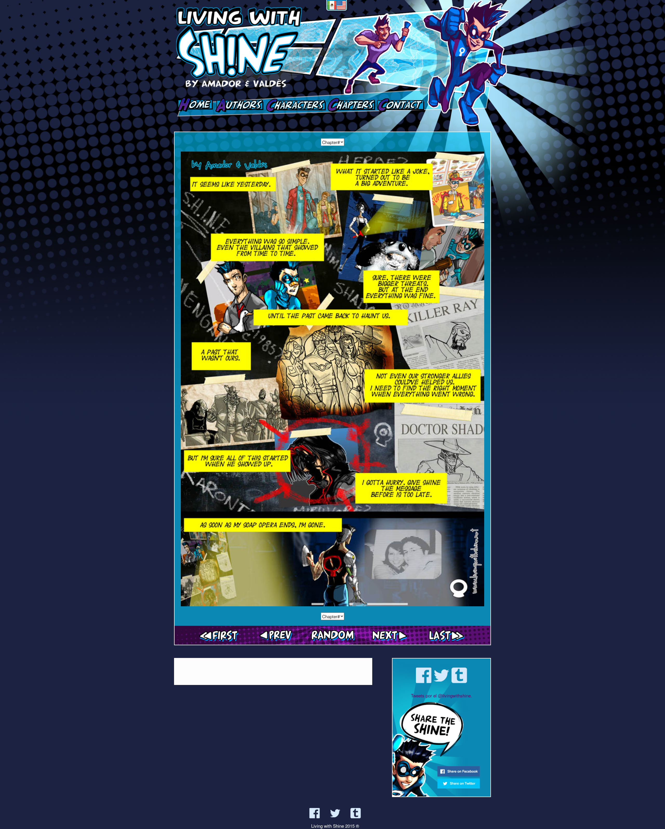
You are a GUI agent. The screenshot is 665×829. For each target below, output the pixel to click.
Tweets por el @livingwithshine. (441, 695)
